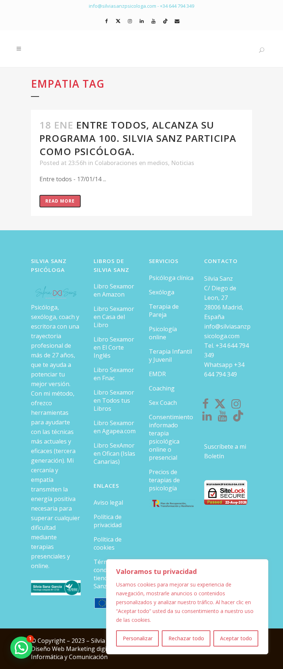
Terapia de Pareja (164, 310)
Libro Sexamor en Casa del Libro (114, 317)
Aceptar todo (236, 638)
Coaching (162, 388)
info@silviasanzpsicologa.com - (124, 6)
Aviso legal (108, 502)
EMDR (157, 374)
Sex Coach (163, 403)
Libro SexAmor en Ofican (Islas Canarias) (114, 453)
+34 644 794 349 (177, 6)
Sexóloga (161, 292)
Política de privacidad (108, 521)
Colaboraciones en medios (131, 163)
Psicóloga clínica (171, 278)
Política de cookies (108, 543)
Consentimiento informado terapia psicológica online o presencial (171, 437)
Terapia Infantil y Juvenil (170, 355)
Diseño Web (48, 649)
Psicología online (163, 333)
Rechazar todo (186, 638)
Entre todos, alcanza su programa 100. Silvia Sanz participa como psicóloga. (137, 138)
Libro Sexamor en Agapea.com (115, 427)
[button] (21, 648)
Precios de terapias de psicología (164, 480)
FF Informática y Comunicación (76, 653)
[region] (187, 606)
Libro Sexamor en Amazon (114, 290)
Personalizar (138, 638)
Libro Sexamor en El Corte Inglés (114, 347)
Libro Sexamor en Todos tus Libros (114, 400)
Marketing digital (90, 649)
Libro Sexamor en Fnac (114, 374)
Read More (60, 201)
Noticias (182, 163)
